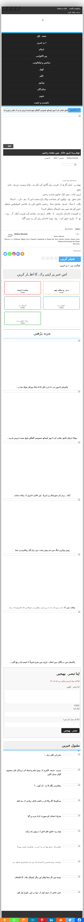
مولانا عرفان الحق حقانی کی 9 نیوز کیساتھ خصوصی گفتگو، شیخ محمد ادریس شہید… (42, 438)
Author (77, 229)
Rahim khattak (72, 158)
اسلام (41, 49)
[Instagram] (14, 254)
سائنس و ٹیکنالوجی (41, 62)
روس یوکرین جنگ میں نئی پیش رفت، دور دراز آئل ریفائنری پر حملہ (42, 550)
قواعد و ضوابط (62, 8)
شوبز (41, 96)
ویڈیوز (41, 82)
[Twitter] (75, 236)
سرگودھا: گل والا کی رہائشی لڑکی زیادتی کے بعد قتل (39, 801)
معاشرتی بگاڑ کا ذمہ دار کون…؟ (47, 786)
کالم (41, 76)
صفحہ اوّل (41, 36)
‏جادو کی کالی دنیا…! (52, 755)
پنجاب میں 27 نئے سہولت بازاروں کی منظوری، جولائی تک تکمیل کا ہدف (42, 607)
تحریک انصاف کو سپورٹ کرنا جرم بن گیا (44, 816)
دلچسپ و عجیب (41, 102)
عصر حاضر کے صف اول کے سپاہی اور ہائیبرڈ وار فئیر (39, 893)
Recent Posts (69, 229)
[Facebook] (78, 236)
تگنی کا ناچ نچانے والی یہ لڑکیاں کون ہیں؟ (39, 847)
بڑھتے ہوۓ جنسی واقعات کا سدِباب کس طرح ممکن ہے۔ (36, 862)
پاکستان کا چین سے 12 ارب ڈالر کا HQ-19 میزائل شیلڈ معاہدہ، (42, 387)
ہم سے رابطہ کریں (74, 12)
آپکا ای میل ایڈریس (71, 719)
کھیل (41, 69)
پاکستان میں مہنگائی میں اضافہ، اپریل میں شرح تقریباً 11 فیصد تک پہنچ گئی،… (42, 662)
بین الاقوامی (41, 56)
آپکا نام (76, 709)
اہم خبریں (41, 42)
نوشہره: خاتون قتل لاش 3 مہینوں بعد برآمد (43, 831)
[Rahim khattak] (8, 235)
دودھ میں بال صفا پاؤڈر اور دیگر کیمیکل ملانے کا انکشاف (38, 877)
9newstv (61, 236)
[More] (22, 254)
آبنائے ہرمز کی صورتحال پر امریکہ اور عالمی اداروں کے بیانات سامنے (42, 495)
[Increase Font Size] (8, 158)
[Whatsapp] (9, 254)
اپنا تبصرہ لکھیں (73, 687)
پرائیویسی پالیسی (74, 8)
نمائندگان (41, 89)
